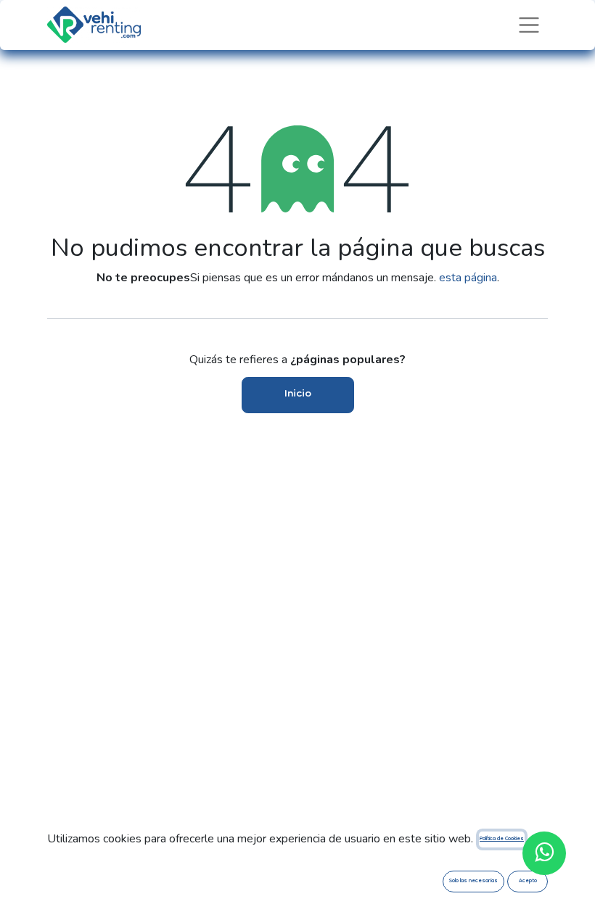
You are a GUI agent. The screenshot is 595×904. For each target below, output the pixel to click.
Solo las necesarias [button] (473, 881)
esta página (468, 278)
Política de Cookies (502, 839)
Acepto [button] (528, 881)
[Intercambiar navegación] (529, 25)
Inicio (297, 394)
